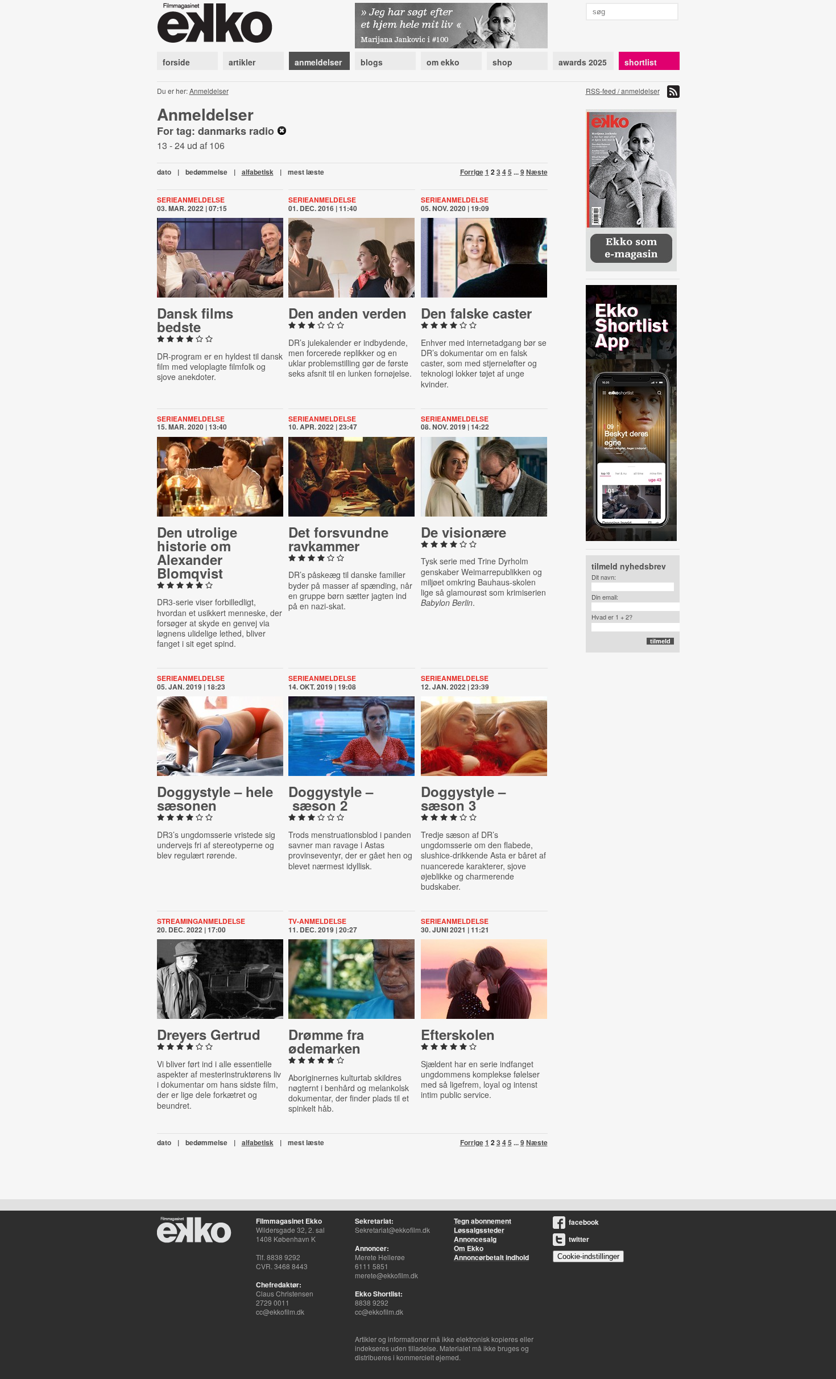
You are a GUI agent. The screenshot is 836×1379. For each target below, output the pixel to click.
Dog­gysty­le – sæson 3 (463, 798)
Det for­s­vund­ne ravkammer (338, 538)
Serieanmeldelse (191, 200)
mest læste (306, 172)
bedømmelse (206, 172)
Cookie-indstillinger (588, 1256)
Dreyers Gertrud (208, 1034)
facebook (584, 1222)
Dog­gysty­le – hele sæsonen (215, 798)
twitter (579, 1239)
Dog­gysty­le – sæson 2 (330, 798)
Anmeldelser (209, 91)
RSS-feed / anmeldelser (623, 91)
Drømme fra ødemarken (326, 1041)
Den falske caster (476, 313)
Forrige (471, 172)
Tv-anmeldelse (317, 921)
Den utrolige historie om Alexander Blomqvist (197, 552)
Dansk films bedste (195, 319)
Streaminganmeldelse (201, 921)
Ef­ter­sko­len (458, 1034)
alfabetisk (258, 172)
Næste (537, 172)
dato (164, 172)
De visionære (463, 532)
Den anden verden (347, 313)
